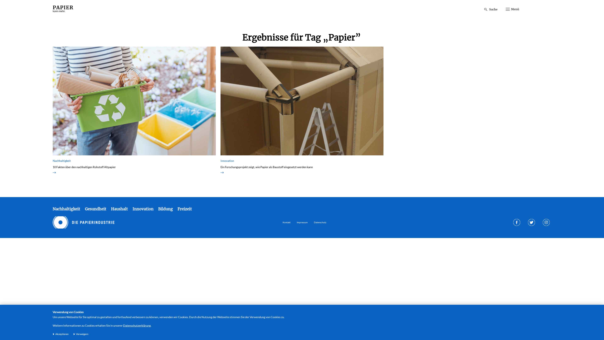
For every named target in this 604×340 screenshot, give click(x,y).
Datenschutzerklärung (137, 325)
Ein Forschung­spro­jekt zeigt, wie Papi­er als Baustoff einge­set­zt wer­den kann (267, 167)
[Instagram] (546, 222)
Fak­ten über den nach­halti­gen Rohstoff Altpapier (84, 167)
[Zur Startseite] (63, 12)
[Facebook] (517, 222)
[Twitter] (531, 222)
